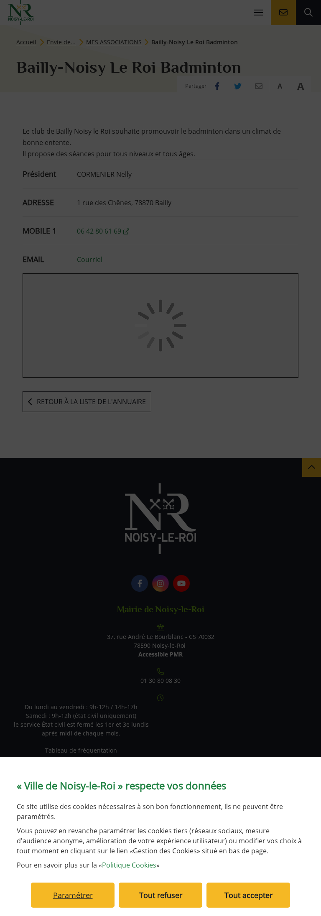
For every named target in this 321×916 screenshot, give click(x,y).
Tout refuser (160, 895)
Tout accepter (248, 895)
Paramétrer (73, 895)
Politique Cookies (129, 865)
